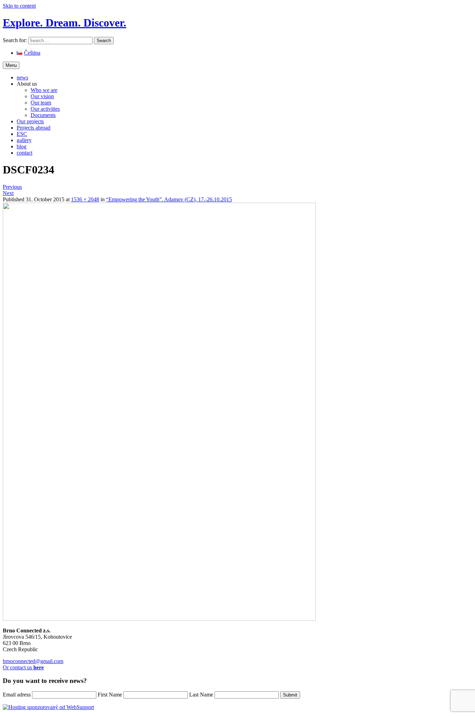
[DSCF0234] (159, 619)
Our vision (42, 96)
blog (21, 146)
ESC (22, 134)
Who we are (44, 90)
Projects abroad (33, 128)
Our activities (45, 109)
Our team (41, 103)
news (22, 77)
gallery (24, 140)
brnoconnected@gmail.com (33, 661)
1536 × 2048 (85, 199)
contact (24, 153)
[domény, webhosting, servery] (48, 707)
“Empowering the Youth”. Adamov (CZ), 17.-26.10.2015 (169, 199)
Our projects (30, 121)
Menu (11, 65)
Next (8, 193)
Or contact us (23, 667)
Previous (12, 187)
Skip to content (19, 6)
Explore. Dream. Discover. (64, 22)
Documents (43, 115)
